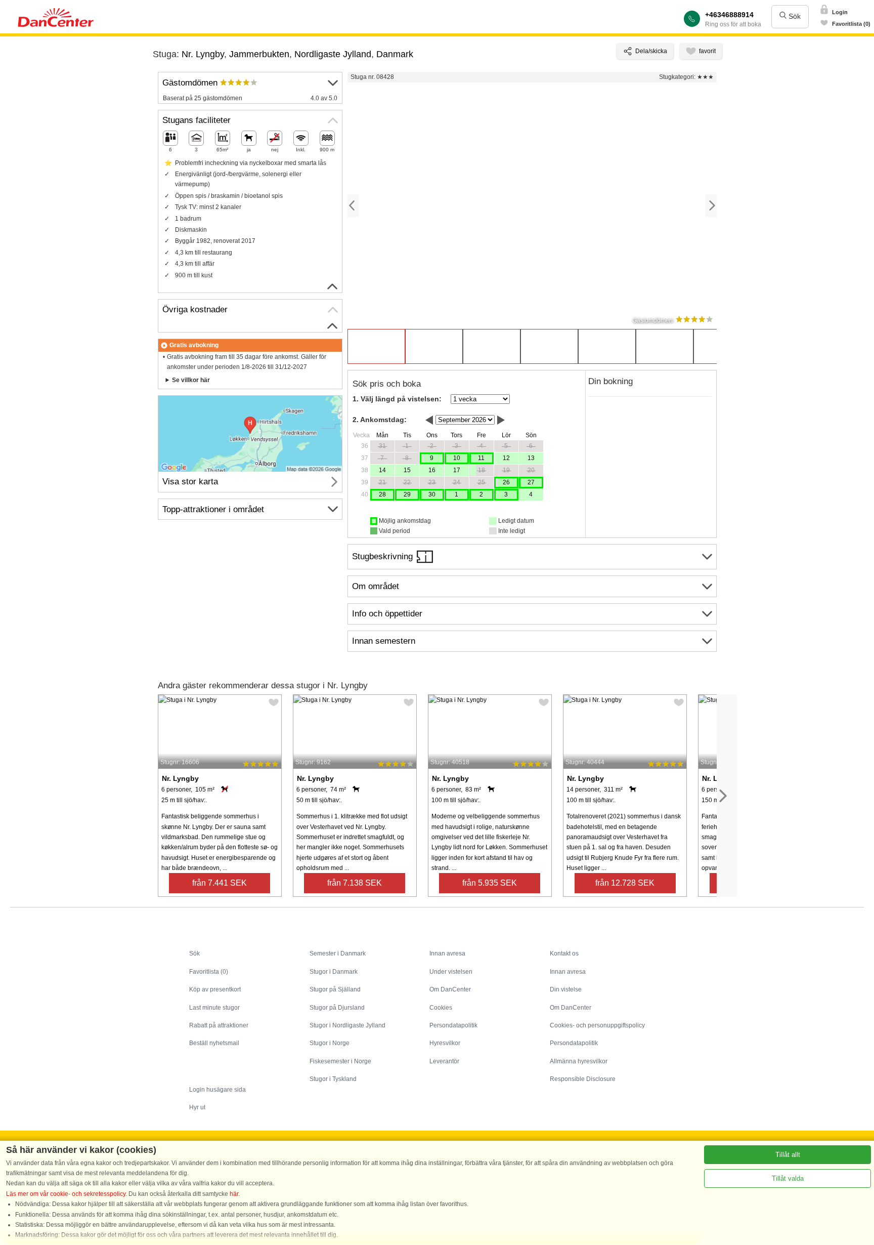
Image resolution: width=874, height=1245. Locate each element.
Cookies (440, 1007)
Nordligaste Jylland (332, 54)
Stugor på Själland (335, 989)
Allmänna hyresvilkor (578, 1061)
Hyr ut (197, 1107)
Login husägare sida (217, 1089)
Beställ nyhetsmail (214, 1043)
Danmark (394, 54)
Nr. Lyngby (203, 54)
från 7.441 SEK (219, 883)
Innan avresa (447, 953)
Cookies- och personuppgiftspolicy (597, 1025)
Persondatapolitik (453, 1025)
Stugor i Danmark (334, 971)
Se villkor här (191, 380)
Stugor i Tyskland (333, 1079)
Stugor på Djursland (337, 1007)
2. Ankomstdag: (380, 420)
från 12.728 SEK (624, 883)
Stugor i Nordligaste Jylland (347, 1025)
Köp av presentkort (215, 989)
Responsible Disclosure (583, 1079)
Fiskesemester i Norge (340, 1061)
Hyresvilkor (444, 1043)
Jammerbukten (259, 54)
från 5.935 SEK (489, 883)
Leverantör (444, 1061)
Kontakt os (564, 953)
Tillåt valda (788, 1178)
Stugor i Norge (329, 1043)
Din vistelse (566, 989)
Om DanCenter (450, 989)
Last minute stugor (214, 1007)
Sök (793, 16)
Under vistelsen (450, 971)
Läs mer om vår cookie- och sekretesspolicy (65, 1193)
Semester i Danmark (338, 953)
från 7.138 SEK (354, 883)
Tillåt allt (787, 1154)
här (234, 1193)
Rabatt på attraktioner (218, 1025)
